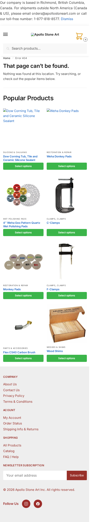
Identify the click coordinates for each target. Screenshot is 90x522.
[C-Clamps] (67, 195)
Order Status (12, 423)
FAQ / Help (11, 457)
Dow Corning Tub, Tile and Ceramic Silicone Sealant (20, 158)
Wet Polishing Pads (15, 219)
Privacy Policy (13, 396)
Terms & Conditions (17, 402)
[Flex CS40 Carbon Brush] (23, 324)
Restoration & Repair (59, 152)
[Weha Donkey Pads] (67, 128)
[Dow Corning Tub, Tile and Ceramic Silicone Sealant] (23, 128)
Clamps (51, 219)
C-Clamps (53, 222)
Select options (23, 166)
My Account (12, 418)
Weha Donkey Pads (59, 156)
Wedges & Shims (56, 347)
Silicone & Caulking (15, 152)
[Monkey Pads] (23, 261)
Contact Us (11, 390)
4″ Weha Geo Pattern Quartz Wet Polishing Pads (21, 224)
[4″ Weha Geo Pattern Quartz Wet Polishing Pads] (23, 195)
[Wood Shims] (67, 323)
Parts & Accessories (15, 348)
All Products (12, 445)
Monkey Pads (12, 289)
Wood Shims (55, 351)
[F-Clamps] (67, 261)
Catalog (8, 451)
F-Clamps (53, 289)
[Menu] (9, 34)
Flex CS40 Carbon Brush (19, 352)
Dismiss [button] (67, 19)
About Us (10, 384)
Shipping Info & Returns (21, 429)
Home (6, 58)
